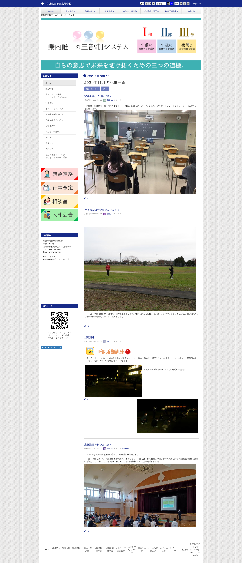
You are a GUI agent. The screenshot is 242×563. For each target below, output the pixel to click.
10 (87, 531)
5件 (104, 89)
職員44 (109, 100)
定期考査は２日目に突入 (98, 96)
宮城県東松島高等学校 (58, 3)
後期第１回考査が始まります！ (102, 209)
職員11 (109, 341)
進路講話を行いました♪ (97, 444)
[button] (70, 11)
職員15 (109, 213)
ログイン (197, 3)
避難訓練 (89, 337)
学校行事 (125, 448)
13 (87, 326)
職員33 (109, 448)
